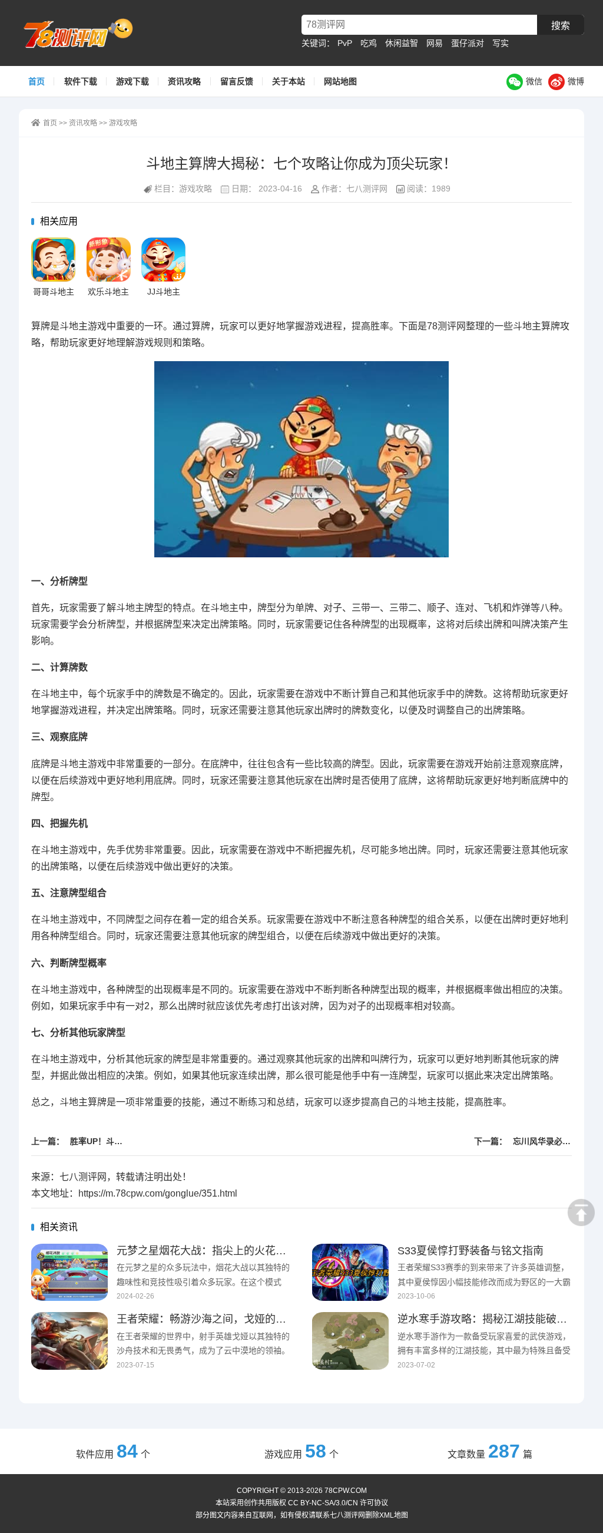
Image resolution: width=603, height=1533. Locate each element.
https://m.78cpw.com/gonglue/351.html (157, 1193)
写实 (500, 43)
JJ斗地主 (163, 291)
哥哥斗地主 (53, 291)
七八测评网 (83, 33)
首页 (36, 81)
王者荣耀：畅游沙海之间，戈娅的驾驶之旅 (217, 1319)
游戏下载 (132, 81)
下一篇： (523, 1141)
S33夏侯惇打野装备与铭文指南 (470, 1251)
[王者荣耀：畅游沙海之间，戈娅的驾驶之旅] (69, 1341)
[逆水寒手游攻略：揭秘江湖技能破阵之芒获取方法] (350, 1341)
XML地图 (393, 1515)
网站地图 (340, 81)
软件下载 (80, 81)
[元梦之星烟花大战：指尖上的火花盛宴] (69, 1272)
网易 (434, 43)
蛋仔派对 (467, 43)
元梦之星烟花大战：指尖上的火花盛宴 (207, 1251)
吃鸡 (368, 43)
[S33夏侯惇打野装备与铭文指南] (350, 1272)
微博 (576, 81)
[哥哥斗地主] (53, 259)
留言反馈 (236, 81)
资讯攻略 (184, 81)
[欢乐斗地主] (109, 259)
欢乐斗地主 (108, 291)
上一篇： (80, 1141)
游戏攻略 (123, 123)
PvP (344, 43)
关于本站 (288, 81)
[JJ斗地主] (163, 259)
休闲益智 (401, 43)
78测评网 (446, 326)
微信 (534, 81)
